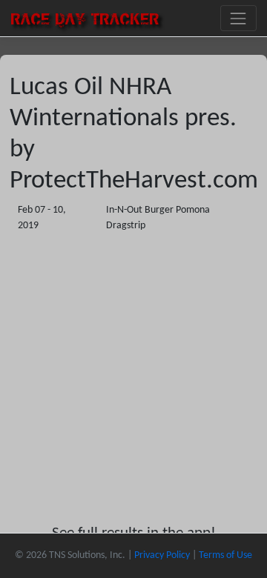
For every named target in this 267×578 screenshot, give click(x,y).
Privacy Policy (162, 555)
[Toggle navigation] (238, 18)
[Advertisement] (133, 378)
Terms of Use (225, 555)
